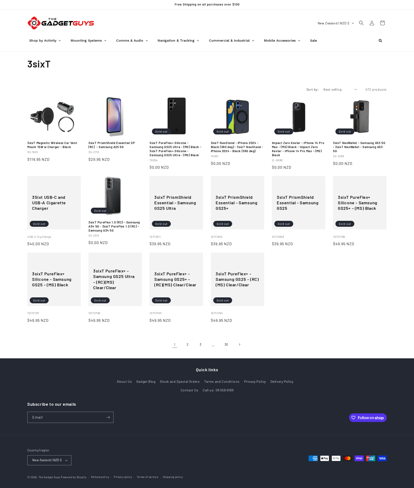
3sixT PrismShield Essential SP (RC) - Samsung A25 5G (111, 145)
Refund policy (100, 476)
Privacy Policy (255, 381)
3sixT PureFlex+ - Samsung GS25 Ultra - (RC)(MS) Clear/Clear (114, 279)
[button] (361, 23)
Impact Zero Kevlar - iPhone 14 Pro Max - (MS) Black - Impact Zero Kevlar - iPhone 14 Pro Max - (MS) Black (298, 149)
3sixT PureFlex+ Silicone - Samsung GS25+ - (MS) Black (357, 202)
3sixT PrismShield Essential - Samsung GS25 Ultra (175, 202)
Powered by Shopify (73, 477)
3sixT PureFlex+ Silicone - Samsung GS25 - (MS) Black (52, 279)
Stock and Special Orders (180, 381)
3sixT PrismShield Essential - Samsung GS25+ (236, 202)
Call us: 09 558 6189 (218, 390)
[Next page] (239, 344)
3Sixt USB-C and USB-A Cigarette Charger (49, 202)
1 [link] (175, 344)
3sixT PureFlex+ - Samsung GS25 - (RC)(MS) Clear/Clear (237, 279)
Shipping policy (173, 476)
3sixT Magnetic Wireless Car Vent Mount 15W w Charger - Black (52, 145)
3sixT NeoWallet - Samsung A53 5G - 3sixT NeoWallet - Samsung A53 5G (359, 147)
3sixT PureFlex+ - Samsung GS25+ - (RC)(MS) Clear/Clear (175, 279)
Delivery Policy (281, 381)
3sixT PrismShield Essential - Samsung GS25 (297, 202)
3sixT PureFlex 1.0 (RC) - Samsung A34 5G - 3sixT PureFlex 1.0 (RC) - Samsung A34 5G (114, 226)
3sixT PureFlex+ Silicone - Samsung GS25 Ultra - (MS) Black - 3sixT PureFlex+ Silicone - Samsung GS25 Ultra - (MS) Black (175, 149)
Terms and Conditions (222, 381)
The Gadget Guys (49, 477)
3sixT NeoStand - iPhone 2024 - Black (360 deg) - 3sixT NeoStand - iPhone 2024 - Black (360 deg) (237, 147)
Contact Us (189, 390)
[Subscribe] (108, 417)
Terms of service (147, 476)
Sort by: (312, 89)
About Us (124, 381)
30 (226, 344)
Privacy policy (123, 476)
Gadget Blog (145, 381)
